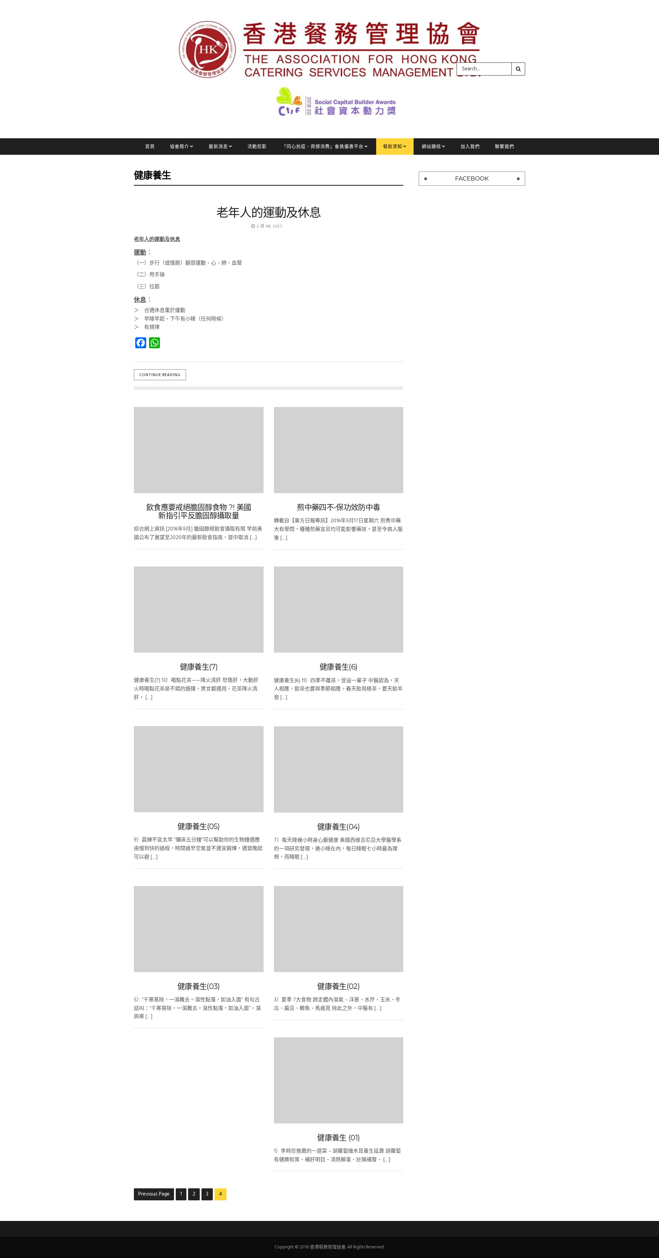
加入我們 (470, 146)
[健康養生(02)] (339, 929)
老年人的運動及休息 (268, 212)
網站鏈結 (431, 146)
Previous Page (154, 1194)
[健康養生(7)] (199, 610)
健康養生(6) (338, 667)
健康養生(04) (338, 826)
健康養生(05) (198, 826)
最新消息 (218, 146)
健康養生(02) (338, 986)
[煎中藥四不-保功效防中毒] (339, 450)
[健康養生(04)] (339, 769)
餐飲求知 (392, 146)
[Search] (518, 68)
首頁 (150, 146)
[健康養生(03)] (199, 929)
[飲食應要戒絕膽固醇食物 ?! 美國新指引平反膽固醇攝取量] (199, 450)
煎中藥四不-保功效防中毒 (338, 507)
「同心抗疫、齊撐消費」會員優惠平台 (322, 146)
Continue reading (160, 374)
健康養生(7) (199, 667)
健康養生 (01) (338, 1137)
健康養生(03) (198, 986)
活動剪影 (257, 146)
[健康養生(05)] (199, 769)
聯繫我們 (504, 146)
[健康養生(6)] (339, 610)
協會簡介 (179, 146)
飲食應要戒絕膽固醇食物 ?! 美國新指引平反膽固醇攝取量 (198, 511)
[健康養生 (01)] (339, 1080)
